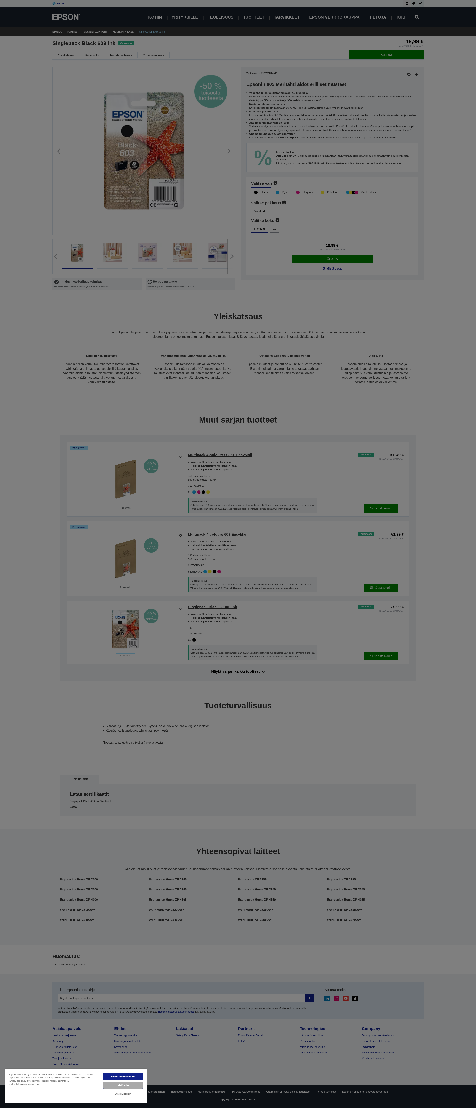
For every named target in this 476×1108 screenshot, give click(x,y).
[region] (76, 1086)
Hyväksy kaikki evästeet (123, 1076)
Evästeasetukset (123, 1094)
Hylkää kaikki (123, 1085)
